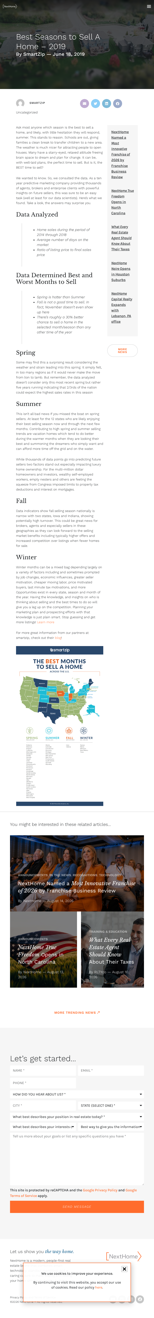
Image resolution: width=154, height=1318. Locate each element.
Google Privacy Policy (100, 1190)
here (98, 1287)
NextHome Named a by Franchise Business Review (120, 154)
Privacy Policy (19, 1297)
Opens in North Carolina (122, 201)
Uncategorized (27, 112)
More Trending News (75, 1013)
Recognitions (85, 875)
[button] (84, 103)
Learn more (45, 622)
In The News (60, 875)
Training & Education (108, 932)
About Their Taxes (121, 238)
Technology (110, 875)
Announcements (33, 875)
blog (57, 638)
